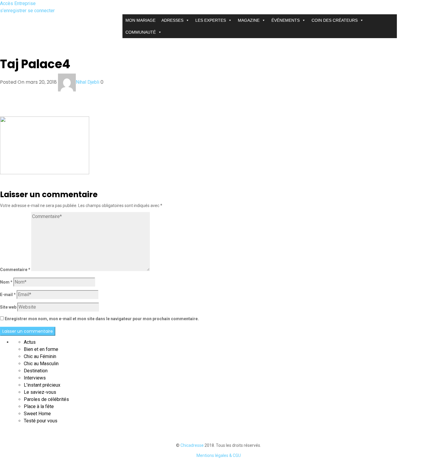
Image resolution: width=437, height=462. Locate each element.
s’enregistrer (14, 10)
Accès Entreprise (18, 3)
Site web (8, 307)
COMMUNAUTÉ (140, 32)
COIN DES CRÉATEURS (335, 20)
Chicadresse (192, 445)
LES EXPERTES (210, 20)
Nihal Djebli (87, 82)
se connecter (41, 10)
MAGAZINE (249, 20)
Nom (6, 282)
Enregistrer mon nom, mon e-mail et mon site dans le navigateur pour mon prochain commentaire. (102, 318)
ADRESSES (172, 20)
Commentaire (15, 269)
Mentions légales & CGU (219, 455)
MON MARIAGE (140, 20)
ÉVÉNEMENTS (285, 20)
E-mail (8, 294)
